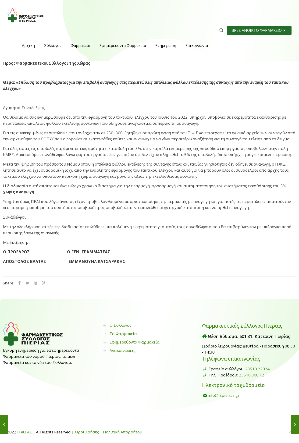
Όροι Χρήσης (87, 432)
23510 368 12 (251, 375)
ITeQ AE (24, 432)
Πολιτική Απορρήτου (122, 432)
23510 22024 (257, 369)
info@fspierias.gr (223, 395)
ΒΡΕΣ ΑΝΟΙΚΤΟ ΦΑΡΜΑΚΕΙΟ (256, 30)
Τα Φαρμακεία (123, 333)
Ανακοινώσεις (122, 350)
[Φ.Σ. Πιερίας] (25, 15)
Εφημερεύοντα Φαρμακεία (135, 342)
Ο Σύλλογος (120, 325)
